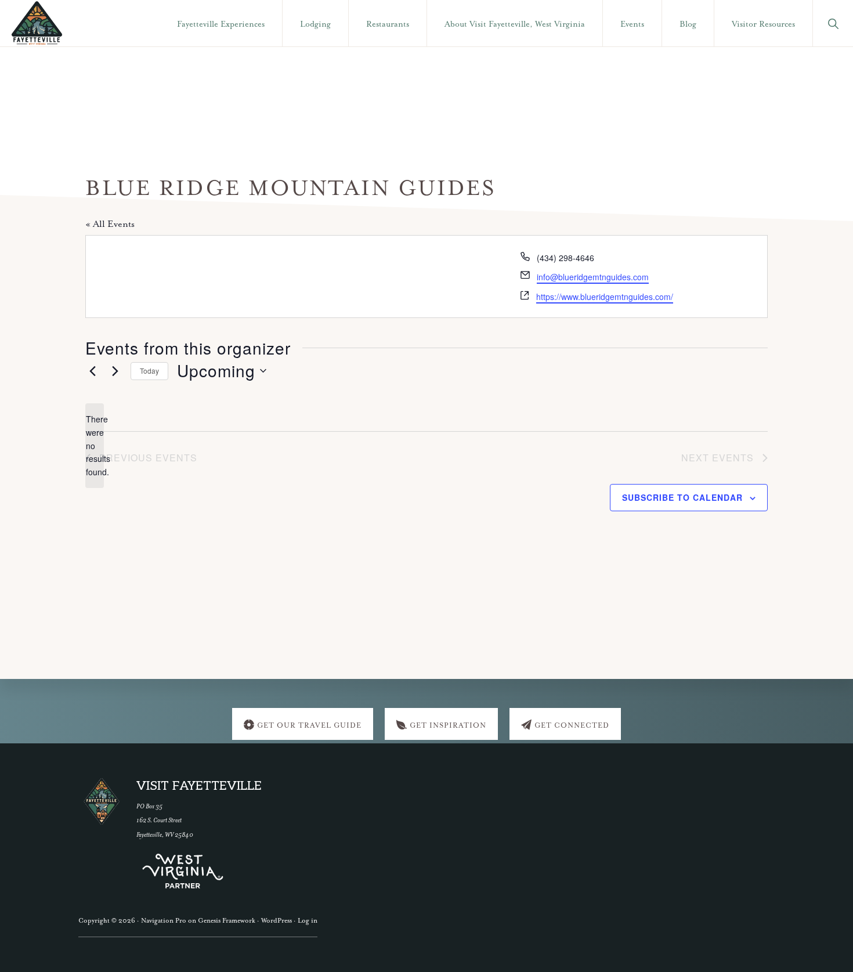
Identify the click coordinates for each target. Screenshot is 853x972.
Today (149, 370)
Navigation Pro (163, 920)
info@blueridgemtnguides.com (593, 277)
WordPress (276, 920)
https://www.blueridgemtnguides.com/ (604, 296)
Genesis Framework (226, 920)
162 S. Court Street (159, 820)
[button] (833, 23)
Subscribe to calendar (682, 497)
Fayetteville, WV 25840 (164, 835)
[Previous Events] (92, 371)
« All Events (110, 224)
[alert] (94, 445)
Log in (307, 920)
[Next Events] (115, 371)
